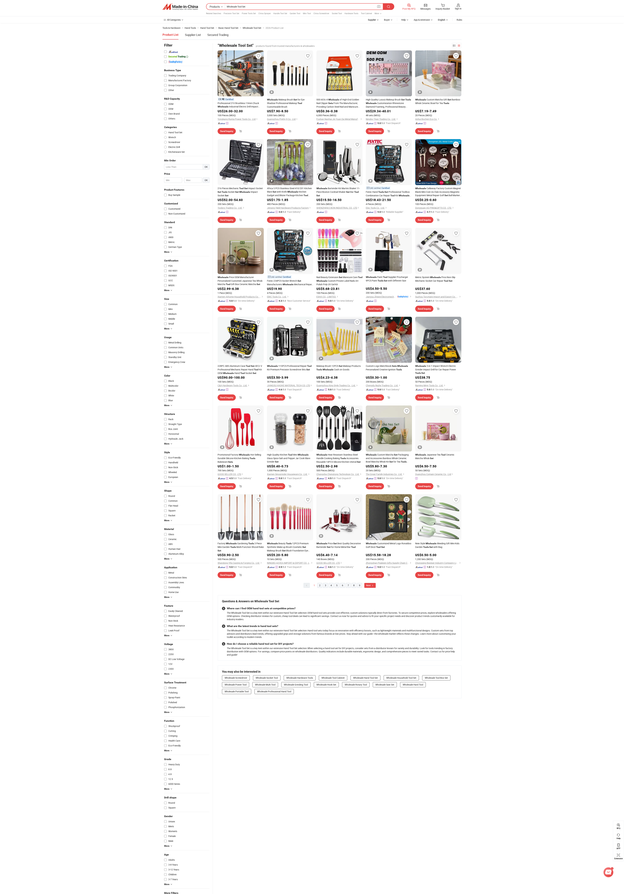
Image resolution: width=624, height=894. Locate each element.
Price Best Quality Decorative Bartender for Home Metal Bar (338, 545)
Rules (459, 19)
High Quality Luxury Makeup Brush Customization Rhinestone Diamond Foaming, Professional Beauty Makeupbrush (388, 103)
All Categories (174, 19)
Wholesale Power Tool (236, 684)
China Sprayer (264, 13)
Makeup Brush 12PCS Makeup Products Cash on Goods (338, 367)
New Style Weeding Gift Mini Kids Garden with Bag (437, 545)
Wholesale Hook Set (326, 684)
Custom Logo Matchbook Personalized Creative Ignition (387, 367)
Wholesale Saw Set (384, 684)
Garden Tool (295, 13)
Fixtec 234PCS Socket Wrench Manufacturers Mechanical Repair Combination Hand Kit (289, 282)
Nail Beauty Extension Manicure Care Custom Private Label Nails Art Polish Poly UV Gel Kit (339, 281)
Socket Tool (337, 13)
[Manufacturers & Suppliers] (180, 6)
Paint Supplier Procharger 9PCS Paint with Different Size (387, 278)
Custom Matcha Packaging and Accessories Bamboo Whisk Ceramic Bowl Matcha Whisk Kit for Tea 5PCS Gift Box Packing (387, 458)
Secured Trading (217, 35)
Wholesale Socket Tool (267, 677)
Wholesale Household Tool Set (401, 677)
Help (403, 19)
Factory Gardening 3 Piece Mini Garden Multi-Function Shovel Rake (241, 547)
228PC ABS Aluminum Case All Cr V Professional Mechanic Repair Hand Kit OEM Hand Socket (240, 369)
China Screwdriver (321, 13)
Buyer (387, 19)
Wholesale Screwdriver (236, 677)
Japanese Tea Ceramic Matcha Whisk (434, 456)
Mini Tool (307, 13)
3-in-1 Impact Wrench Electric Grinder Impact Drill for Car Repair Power (435, 369)
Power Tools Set (249, 13)
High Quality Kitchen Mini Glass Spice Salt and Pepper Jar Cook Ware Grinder (288, 458)
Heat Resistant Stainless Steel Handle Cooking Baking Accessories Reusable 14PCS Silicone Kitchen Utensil (338, 458)
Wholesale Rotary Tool (356, 684)
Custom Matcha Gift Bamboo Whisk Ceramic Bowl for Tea (437, 101)
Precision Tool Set (231, 13)
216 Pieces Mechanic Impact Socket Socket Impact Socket (240, 192)
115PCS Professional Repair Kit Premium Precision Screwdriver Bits (289, 367)
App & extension (422, 19)
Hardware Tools (351, 13)
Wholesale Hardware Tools (299, 677)
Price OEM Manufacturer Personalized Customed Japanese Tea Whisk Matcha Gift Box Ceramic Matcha (240, 281)
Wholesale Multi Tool (265, 684)
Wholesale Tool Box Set (436, 677)
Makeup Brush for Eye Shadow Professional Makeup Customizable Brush (286, 103)
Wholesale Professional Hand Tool (274, 691)
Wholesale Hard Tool (413, 684)
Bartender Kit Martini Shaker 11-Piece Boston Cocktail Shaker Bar (338, 192)
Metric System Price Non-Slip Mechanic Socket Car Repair (435, 279)
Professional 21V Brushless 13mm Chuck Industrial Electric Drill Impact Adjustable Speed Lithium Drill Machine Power (239, 105)
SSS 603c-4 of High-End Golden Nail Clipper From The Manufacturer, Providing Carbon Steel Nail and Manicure (337, 103)
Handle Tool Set (280, 13)
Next (368, 585)
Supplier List (193, 35)
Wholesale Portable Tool (237, 691)
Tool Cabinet (366, 13)
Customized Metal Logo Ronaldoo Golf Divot (388, 545)
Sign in (458, 8)
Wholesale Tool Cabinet (333, 677)
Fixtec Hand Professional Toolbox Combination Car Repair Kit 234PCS (388, 193)
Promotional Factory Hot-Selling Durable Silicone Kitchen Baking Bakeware (239, 458)
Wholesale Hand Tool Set (365, 677)
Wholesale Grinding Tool (296, 684)
